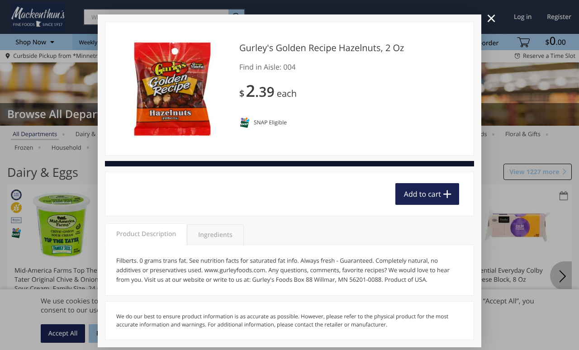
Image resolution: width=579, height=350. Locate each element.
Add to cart (422, 194)
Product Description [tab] (146, 234)
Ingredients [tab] (215, 235)
